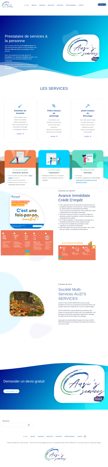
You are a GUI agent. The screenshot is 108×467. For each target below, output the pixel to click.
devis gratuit (13, 66)
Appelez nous (103, 4)
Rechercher (6, 421)
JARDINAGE (42, 5)
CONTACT (81, 5)
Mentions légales (96, 442)
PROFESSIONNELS (71, 5)
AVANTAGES (60, 5)
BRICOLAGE (51, 5)
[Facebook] (85, 436)
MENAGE (34, 5)
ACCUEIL (26, 5)
